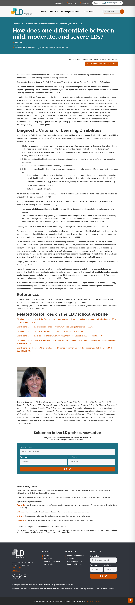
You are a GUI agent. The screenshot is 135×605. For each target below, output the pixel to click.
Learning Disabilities (70, 12)
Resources (88, 12)
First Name (24, 457)
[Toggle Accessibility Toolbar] (130, 600)
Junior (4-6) (44, 48)
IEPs (21, 24)
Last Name (72, 457)
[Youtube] (25, 576)
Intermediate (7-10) (32, 48)
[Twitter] (19, 576)
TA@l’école (21, 505)
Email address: (26, 447)
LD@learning (21, 520)
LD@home (20, 512)
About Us (52, 12)
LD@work (20, 516)
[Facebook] (14, 576)
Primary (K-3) (53, 48)
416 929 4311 (17, 568)
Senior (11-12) (63, 48)
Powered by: (98, 3)
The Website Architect (93, 601)
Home (43, 12)
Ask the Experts (19, 48)
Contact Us (16, 571)
